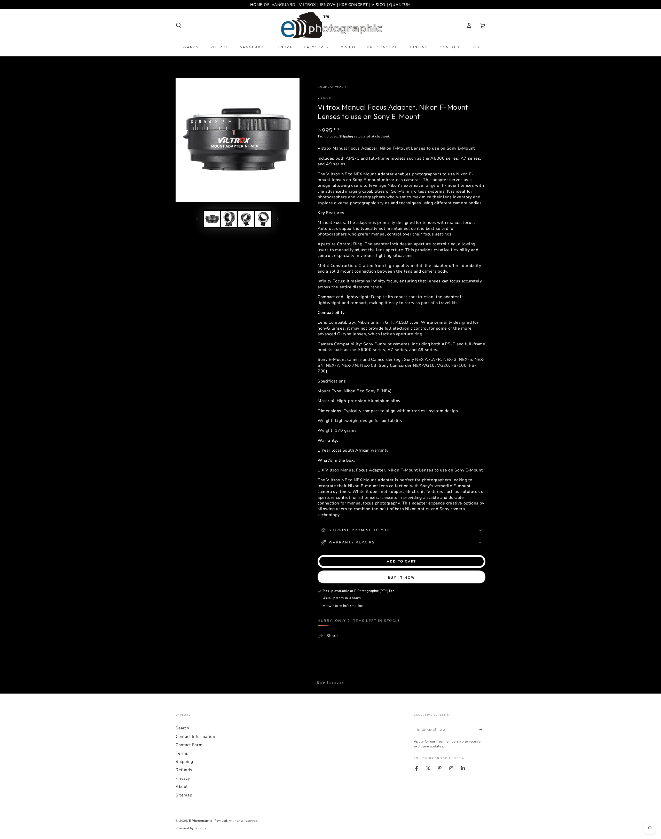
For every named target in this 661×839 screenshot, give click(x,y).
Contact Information (195, 736)
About (182, 786)
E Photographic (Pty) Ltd (208, 821)
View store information (343, 605)
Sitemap (184, 795)
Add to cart (401, 561)
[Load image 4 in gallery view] (263, 219)
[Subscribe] (482, 729)
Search (182, 728)
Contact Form (189, 745)
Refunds (184, 770)
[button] (178, 25)
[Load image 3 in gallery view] (246, 219)
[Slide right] (278, 218)
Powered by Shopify (191, 828)
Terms (182, 753)
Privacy (183, 778)
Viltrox (337, 87)
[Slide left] (197, 218)
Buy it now (401, 577)
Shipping (346, 136)
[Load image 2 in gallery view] (229, 219)
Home (322, 87)
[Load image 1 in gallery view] (212, 219)
